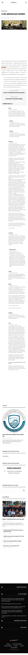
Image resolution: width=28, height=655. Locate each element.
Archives (8, 644)
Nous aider (14, 647)
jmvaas (4, 438)
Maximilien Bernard (5, 17)
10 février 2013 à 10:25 (13, 272)
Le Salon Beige (22, 594)
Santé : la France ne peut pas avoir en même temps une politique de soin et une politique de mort (13, 607)
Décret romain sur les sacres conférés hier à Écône (11, 545)
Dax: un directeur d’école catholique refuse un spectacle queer (13, 435)
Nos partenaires (8, 645)
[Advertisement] (14, 45)
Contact (22, 645)
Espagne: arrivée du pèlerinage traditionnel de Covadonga (12, 541)
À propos (16, 645)
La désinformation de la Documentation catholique (13, 98)
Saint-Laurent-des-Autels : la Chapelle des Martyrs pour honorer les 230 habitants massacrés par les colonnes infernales (12, 600)
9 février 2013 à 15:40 (12, 109)
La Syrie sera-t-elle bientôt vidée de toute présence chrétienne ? (14, 92)
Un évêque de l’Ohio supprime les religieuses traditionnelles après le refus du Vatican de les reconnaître (11, 612)
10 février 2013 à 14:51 (13, 285)
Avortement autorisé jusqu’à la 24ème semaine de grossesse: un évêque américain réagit (13, 530)
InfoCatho (24, 627)
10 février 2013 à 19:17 (13, 251)
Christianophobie (22, 587)
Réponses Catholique (20, 620)
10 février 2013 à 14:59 (13, 122)
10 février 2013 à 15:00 (13, 132)
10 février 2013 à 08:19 (13, 143)
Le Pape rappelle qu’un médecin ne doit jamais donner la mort (13, 616)
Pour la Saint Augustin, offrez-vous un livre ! (11, 603)
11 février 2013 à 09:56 (13, 314)
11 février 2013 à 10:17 (13, 324)
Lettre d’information (17, 644)
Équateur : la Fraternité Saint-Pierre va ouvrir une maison (13, 519)
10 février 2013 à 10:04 (13, 234)
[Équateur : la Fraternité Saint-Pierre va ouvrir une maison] (14, 509)
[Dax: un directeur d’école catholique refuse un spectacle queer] (14, 421)
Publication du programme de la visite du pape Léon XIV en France (14, 536)
